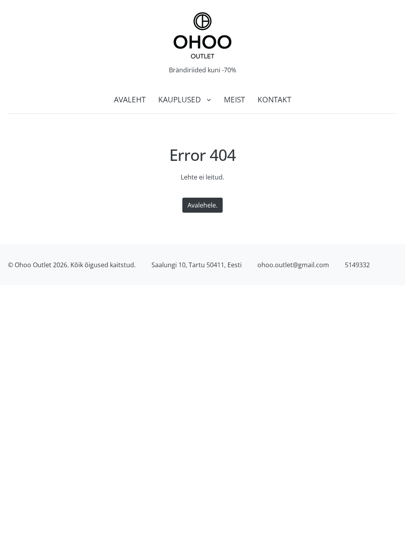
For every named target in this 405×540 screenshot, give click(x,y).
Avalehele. (202, 205)
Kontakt (274, 99)
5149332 (357, 265)
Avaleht (130, 99)
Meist (234, 99)
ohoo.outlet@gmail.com (293, 265)
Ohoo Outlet (33, 265)
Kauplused (179, 99)
